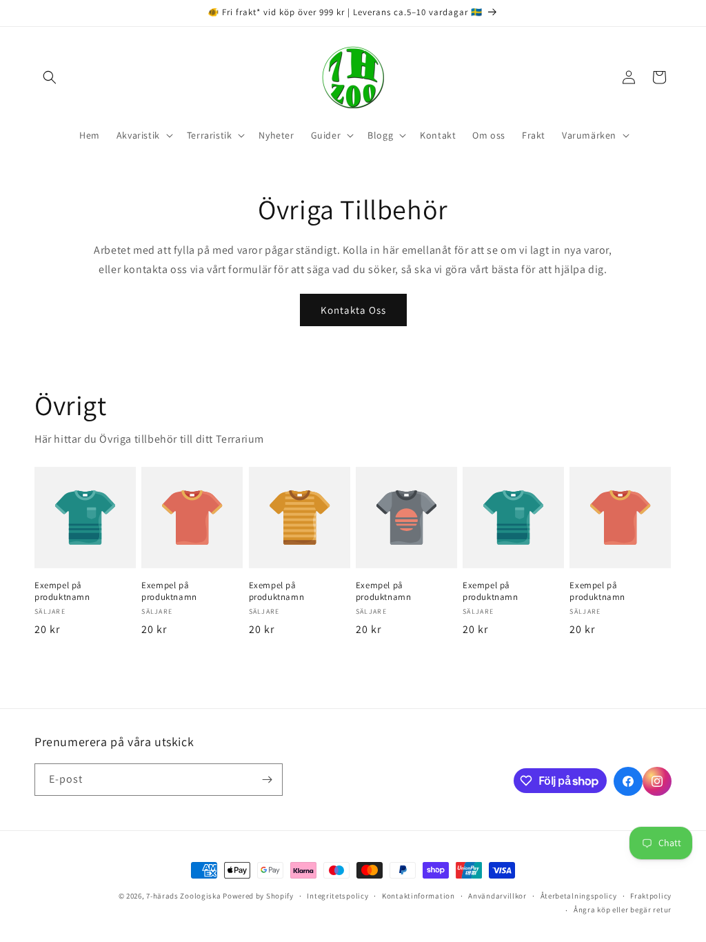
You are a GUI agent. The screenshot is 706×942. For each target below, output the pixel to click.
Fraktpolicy (651, 896)
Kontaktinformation (418, 896)
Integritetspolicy (337, 896)
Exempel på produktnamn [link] (62, 591)
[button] (49, 77)
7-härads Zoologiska (183, 896)
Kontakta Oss (353, 310)
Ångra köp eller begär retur (623, 909)
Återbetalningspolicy (579, 896)
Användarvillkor (497, 896)
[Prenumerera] (267, 779)
